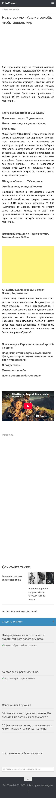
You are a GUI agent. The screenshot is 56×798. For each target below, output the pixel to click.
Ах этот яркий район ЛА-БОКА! (20, 672)
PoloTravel (9, 3)
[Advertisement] (29, 45)
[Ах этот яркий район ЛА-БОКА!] (28, 656)
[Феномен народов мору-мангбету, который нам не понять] (41, 578)
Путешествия (10, 9)
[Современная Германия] (28, 689)
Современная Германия (16, 705)
